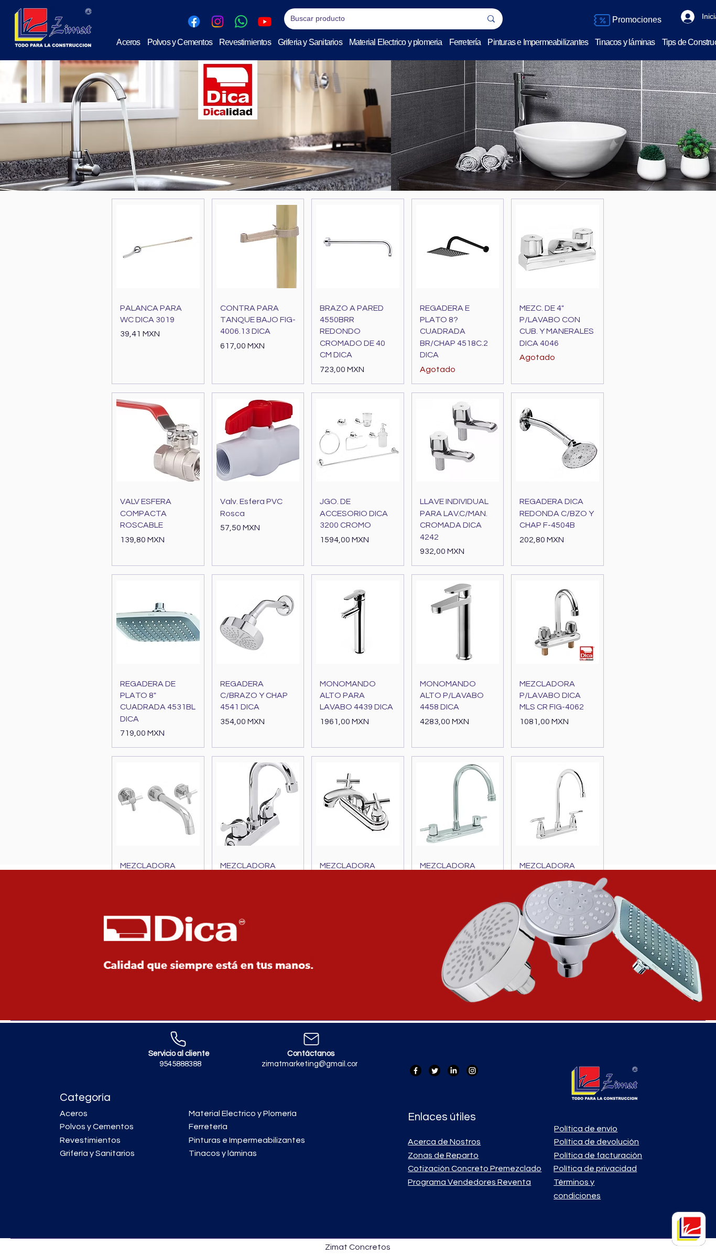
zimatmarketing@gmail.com (312, 1064)
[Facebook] (194, 21)
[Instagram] (217, 21)
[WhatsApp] (241, 21)
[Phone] (178, 1039)
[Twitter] (434, 1070)
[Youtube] (265, 21)
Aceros (74, 1113)
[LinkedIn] (453, 1070)
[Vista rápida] (158, 246)
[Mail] (311, 1039)
